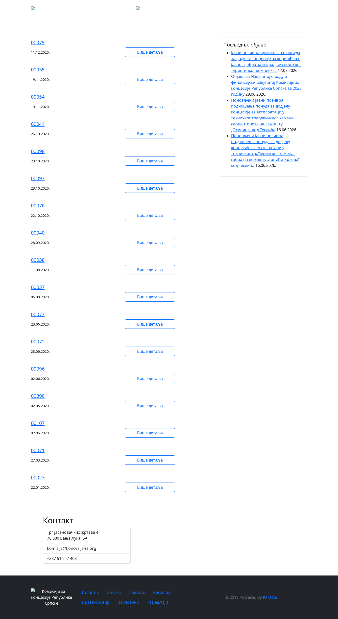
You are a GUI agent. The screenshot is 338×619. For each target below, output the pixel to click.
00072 (38, 341)
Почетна (246, 10)
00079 (38, 42)
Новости (281, 10)
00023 (38, 477)
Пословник (128, 602)
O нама (264, 10)
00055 (38, 69)
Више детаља (150, 52)
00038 (38, 260)
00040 (38, 232)
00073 (38, 314)
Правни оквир (322, 10)
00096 (38, 368)
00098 (38, 151)
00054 (38, 96)
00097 (38, 178)
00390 (38, 396)
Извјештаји (157, 602)
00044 (38, 124)
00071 (38, 450)
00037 (38, 287)
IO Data (270, 597)
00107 (38, 423)
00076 (38, 205)
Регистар (302, 10)
